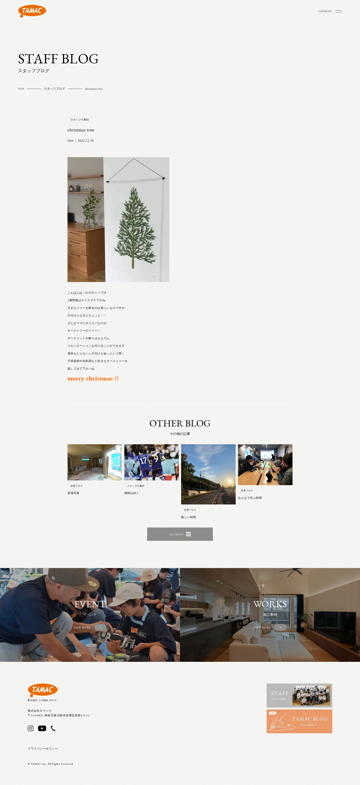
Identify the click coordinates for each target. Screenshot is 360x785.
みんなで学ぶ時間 (250, 497)
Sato (71, 140)
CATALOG (325, 11)
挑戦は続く (131, 493)
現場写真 (74, 493)
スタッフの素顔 (79, 119)
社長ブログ (76, 486)
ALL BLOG (176, 534)
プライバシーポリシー (43, 748)
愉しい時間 (188, 517)
